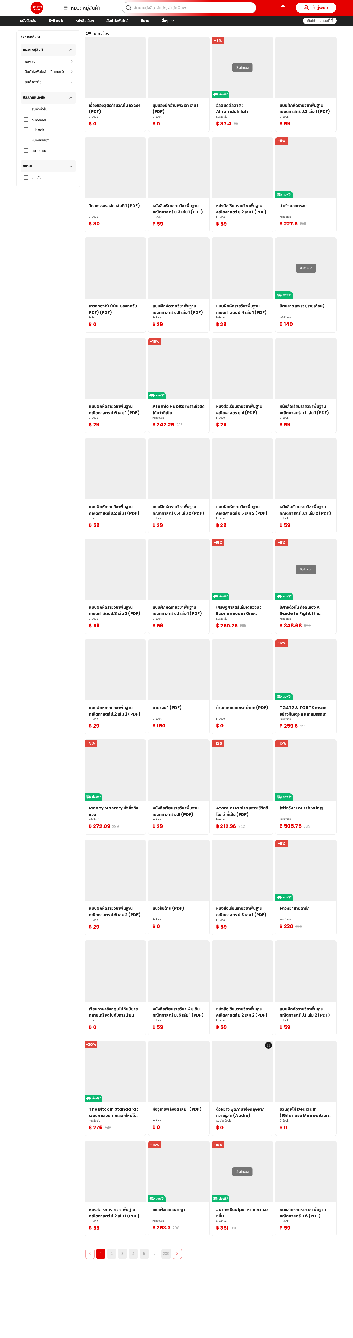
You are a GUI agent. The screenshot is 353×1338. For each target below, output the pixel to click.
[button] (320, 21)
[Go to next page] (177, 1254)
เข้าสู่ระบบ (319, 8)
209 (166, 1253)
